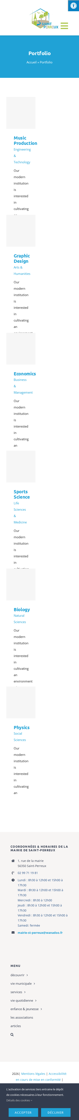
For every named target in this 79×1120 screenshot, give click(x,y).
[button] (39, 1034)
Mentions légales (33, 1074)
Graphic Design (20, 231)
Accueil (32, 62)
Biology (20, 584)
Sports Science (20, 466)
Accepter (23, 1112)
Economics (20, 349)
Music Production (20, 113)
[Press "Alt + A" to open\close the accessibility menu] (73, 5)
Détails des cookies (18, 1100)
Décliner (56, 1112)
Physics (20, 702)
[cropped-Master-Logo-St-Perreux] (43, 7)
